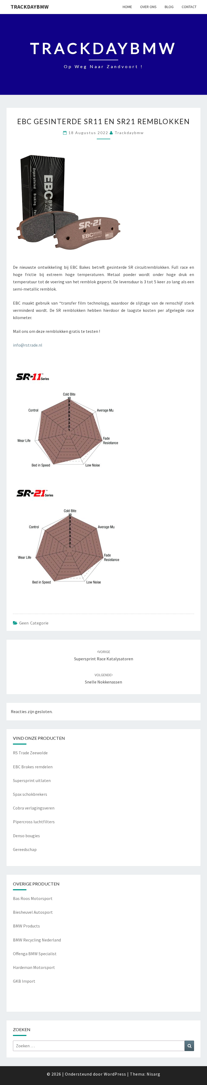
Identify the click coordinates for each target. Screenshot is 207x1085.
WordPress (115, 1074)
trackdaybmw (30, 6)
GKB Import (24, 981)
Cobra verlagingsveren (33, 808)
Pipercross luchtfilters (34, 821)
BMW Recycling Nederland (37, 940)
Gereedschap (25, 849)
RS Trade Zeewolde (30, 752)
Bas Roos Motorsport (33, 898)
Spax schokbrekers (30, 794)
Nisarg (153, 1074)
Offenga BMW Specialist (35, 953)
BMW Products (26, 926)
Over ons (148, 6)
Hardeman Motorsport (34, 967)
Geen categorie (34, 623)
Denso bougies (26, 835)
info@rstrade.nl (27, 345)
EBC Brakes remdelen (33, 766)
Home (127, 6)
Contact (189, 6)
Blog (169, 6)
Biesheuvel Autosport (33, 912)
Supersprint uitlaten (32, 780)
